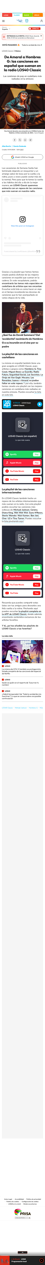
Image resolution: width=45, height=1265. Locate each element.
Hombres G (33, 708)
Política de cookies (12, 1202)
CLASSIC (17, 15)
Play (42, 1260)
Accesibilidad (19, 1199)
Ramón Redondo (19, 146)
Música (18, 51)
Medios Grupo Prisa (22, 1217)
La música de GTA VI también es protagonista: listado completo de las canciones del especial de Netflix (21, 671)
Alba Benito (6, 146)
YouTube (18, 1150)
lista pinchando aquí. (14, 521)
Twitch (32, 1150)
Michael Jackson (21, 708)
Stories (37, 1150)
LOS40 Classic (7, 51)
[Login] (42, 21)
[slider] (22, 1255)
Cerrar (41, 36)
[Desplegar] (22, 1252)
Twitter (20, 140)
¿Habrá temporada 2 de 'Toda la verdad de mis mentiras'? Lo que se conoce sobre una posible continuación (21, 696)
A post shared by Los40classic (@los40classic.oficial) (24, 251)
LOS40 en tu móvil (14, 1204)
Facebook (14, 140)
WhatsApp (25, 140)
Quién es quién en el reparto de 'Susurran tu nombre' (20, 683)
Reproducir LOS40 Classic (39, 404)
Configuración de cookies (30, 1202)
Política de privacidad (33, 1199)
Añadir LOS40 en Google (24, 157)
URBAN (36, 15)
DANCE (26, 15)
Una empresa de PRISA (22, 1212)
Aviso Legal (8, 1199)
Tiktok (13, 1150)
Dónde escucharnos (30, 1204)
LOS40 (6, 15)
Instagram (8, 1150)
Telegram (30, 140)
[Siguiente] (41, 45)
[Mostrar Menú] (3, 20)
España (5, 29)
